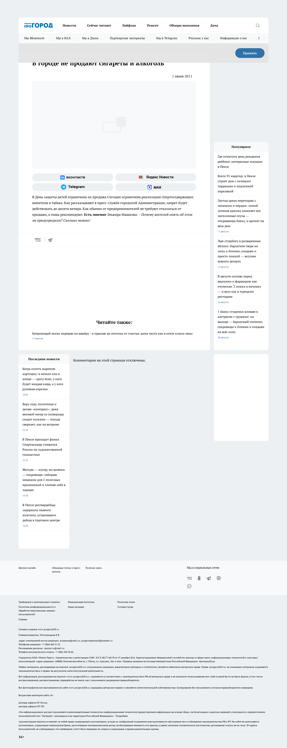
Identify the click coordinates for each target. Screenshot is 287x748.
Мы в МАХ (63, 38)
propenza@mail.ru (70, 640)
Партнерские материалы (127, 38)
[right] (264, 38)
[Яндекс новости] (155, 177)
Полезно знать (94, 567)
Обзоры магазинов (184, 25)
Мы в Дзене (90, 38)
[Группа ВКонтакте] (72, 177)
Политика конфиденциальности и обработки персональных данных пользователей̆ (37, 610)
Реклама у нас (199, 38)
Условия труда (125, 606)
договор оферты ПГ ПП (31, 706)
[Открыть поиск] (258, 25)
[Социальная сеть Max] (155, 187)
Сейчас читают (99, 25)
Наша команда (76, 606)
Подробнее (122, 715)
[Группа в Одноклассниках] (199, 578)
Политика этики (126, 602)
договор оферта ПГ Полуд (33, 702)
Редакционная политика (81, 602)
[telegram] (51, 240)
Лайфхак (129, 25)
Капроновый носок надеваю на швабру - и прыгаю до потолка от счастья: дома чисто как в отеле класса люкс (112, 335)
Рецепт (153, 25)
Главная (23, 619)
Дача (214, 25)
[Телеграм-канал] (72, 187)
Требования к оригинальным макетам (39, 602)
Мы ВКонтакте (34, 38)
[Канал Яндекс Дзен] (219, 578)
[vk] (38, 240)
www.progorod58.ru (48, 629)
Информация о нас (233, 38)
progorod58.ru (77, 666)
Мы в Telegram (166, 38)
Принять (250, 53)
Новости (69, 25)
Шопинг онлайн (27, 567)
